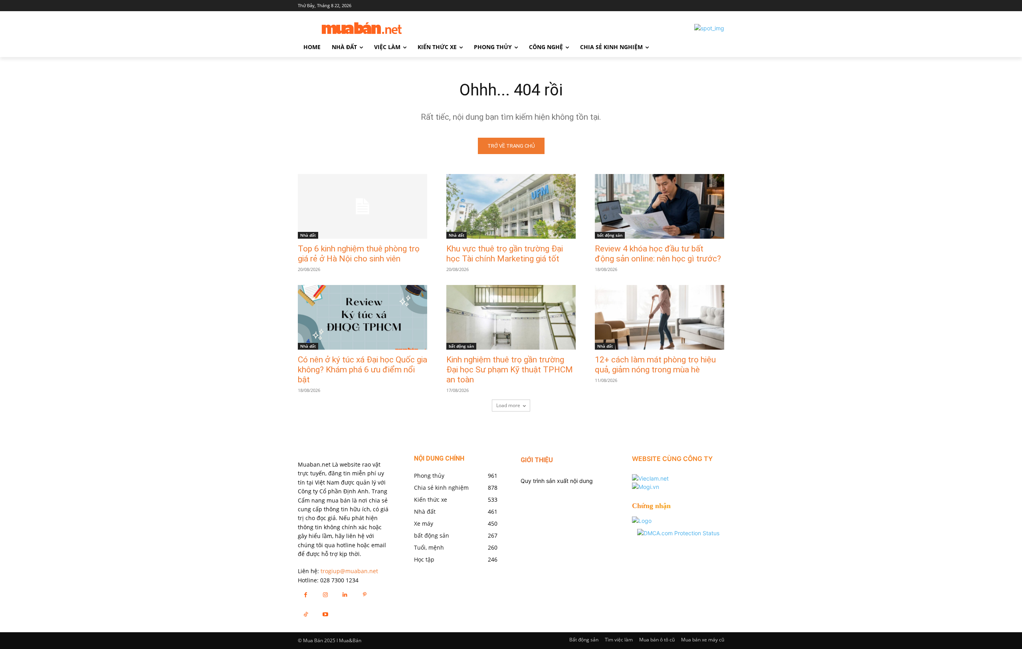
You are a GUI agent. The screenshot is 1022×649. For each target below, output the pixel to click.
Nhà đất (308, 235)
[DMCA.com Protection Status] (678, 533)
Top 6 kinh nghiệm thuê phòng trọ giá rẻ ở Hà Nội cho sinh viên (359, 253)
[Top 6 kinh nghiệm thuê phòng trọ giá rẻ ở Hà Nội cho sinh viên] (362, 206)
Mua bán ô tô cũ (657, 639)
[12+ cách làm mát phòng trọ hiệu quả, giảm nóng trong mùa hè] (659, 317)
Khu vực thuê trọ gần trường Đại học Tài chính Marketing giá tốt (504, 253)
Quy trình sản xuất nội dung (557, 480)
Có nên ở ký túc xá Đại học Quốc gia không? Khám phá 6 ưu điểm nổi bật (362, 369)
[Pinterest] (364, 594)
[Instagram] (325, 594)
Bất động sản (583, 639)
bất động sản (609, 235)
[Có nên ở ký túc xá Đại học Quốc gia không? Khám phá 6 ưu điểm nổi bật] (362, 317)
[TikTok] (305, 614)
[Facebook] (305, 594)
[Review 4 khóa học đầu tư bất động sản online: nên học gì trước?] (659, 206)
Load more (508, 405)
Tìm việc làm (619, 639)
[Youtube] (325, 614)
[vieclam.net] (650, 478)
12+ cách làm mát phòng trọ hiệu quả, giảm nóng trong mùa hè (655, 364)
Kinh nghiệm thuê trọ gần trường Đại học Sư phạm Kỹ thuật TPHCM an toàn (509, 369)
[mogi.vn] (645, 486)
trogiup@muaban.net (349, 571)
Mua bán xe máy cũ (702, 639)
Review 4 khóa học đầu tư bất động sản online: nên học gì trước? (658, 253)
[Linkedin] (345, 594)
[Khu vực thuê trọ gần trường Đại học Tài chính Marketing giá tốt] (511, 206)
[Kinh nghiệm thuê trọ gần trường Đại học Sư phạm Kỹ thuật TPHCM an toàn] (511, 317)
